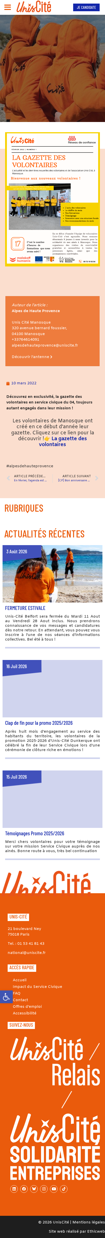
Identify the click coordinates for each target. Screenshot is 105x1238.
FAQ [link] (17, 993)
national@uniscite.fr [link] (27, 952)
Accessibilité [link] (24, 1013)
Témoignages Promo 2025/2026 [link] (34, 833)
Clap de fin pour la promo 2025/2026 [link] (39, 722)
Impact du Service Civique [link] (37, 986)
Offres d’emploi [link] (27, 1006)
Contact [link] (20, 1000)
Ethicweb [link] (96, 1231)
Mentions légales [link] (88, 1222)
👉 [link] (47, 439)
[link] (6, 996)
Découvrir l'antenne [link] (31, 357)
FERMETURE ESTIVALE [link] (25, 608)
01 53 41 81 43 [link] (30, 943)
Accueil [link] (20, 980)
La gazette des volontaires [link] (63, 442)
